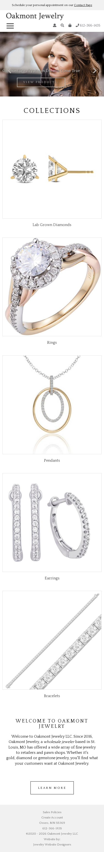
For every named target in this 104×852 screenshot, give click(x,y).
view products (40, 82)
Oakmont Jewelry (35, 17)
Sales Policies (52, 812)
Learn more (52, 788)
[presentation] (9, 71)
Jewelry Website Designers (52, 844)
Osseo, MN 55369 (52, 823)
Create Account (52, 817)
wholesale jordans (38, 797)
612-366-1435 (89, 25)
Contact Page (83, 5)
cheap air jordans (66, 797)
